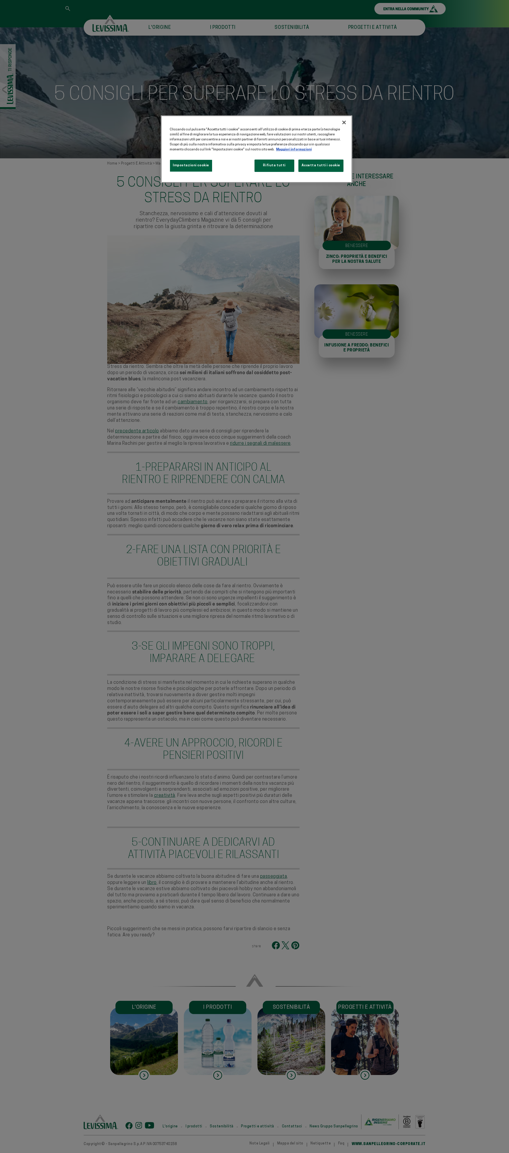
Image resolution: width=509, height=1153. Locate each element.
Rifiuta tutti (274, 165)
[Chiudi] (344, 122)
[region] (256, 149)
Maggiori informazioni (294, 149)
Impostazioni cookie (191, 165)
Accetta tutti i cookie (321, 165)
